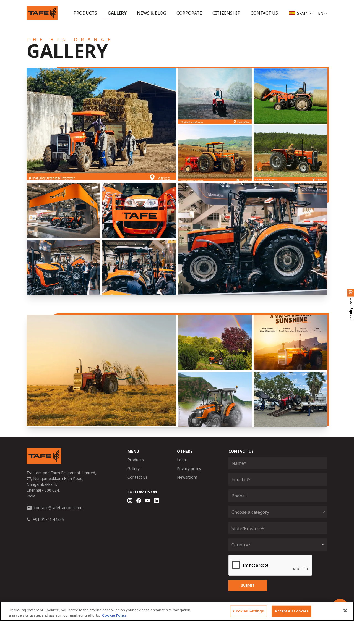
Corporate (189, 13)
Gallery (117, 13)
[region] (177, 611)
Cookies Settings (248, 611)
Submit (248, 585)
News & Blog (151, 13)
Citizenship (226, 13)
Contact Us (264, 13)
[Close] (345, 611)
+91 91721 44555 (48, 519)
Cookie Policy (114, 615)
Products (85, 13)
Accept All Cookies (291, 611)
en (320, 13)
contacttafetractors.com (58, 507)
